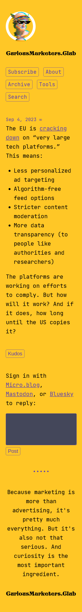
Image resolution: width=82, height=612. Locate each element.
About (54, 72)
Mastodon (19, 394)
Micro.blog (23, 385)
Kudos (15, 353)
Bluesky (61, 394)
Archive (19, 84)
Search (17, 97)
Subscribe (22, 72)
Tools (47, 84)
